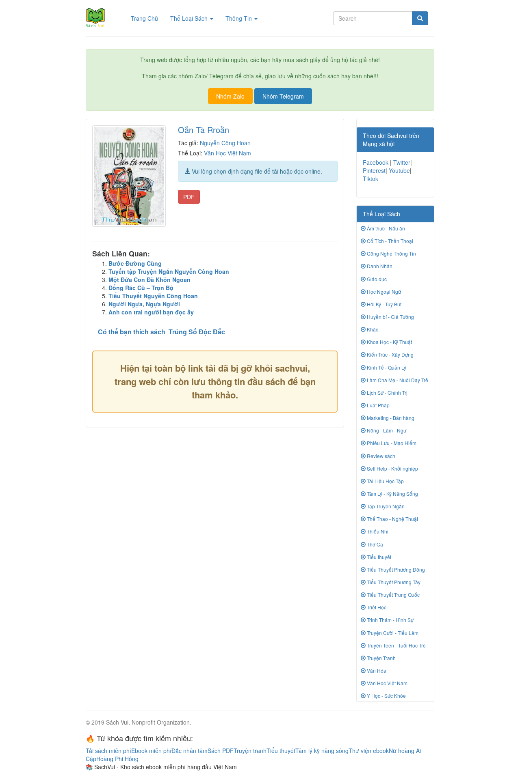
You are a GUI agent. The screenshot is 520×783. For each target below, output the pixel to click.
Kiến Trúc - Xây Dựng (390, 354)
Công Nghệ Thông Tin (391, 253)
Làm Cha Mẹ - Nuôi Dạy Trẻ (397, 379)
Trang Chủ (147, 18)
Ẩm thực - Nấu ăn (385, 228)
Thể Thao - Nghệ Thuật (392, 518)
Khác (372, 329)
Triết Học (376, 607)
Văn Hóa (376, 670)
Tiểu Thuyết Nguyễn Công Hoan (153, 296)
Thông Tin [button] (239, 18)
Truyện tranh (250, 750)
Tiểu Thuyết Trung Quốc (393, 594)
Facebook (375, 162)
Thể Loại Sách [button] (189, 18)
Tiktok (370, 178)
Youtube (399, 170)
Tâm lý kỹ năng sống (322, 750)
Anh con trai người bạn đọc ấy (151, 312)
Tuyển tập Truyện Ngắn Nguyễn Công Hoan (168, 271)
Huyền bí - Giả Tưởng (390, 316)
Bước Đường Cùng (135, 263)
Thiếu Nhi (377, 531)
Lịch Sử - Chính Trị (386, 392)
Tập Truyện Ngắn (385, 506)
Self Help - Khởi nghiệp (392, 468)
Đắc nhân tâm (189, 750)
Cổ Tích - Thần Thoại (389, 240)
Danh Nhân (379, 265)
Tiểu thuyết (378, 556)
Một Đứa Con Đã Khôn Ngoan (149, 279)
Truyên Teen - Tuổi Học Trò (396, 645)
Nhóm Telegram (283, 96)
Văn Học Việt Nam (227, 153)
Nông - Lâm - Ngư (386, 430)
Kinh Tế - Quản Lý (386, 367)
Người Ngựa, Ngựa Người (144, 304)
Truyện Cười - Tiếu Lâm (392, 632)
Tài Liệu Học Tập (385, 481)
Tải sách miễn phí (108, 750)
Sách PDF (221, 750)
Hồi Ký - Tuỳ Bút (383, 304)
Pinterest (374, 170)
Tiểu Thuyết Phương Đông (395, 569)
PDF (189, 197)
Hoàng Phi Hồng (117, 759)
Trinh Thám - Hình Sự (390, 619)
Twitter (401, 162)
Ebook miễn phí (151, 750)
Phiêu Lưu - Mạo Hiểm (391, 442)
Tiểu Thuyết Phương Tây (393, 582)
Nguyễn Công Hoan (225, 143)
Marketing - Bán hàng (390, 417)
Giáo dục (376, 278)
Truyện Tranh (381, 657)
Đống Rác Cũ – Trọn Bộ (140, 288)
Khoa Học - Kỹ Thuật (389, 341)
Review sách (380, 455)
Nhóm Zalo (230, 96)
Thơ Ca (374, 544)
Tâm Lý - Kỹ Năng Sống (392, 493)
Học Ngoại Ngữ (383, 291)
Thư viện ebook (369, 750)
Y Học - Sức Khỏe (386, 695)
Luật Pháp (378, 405)
